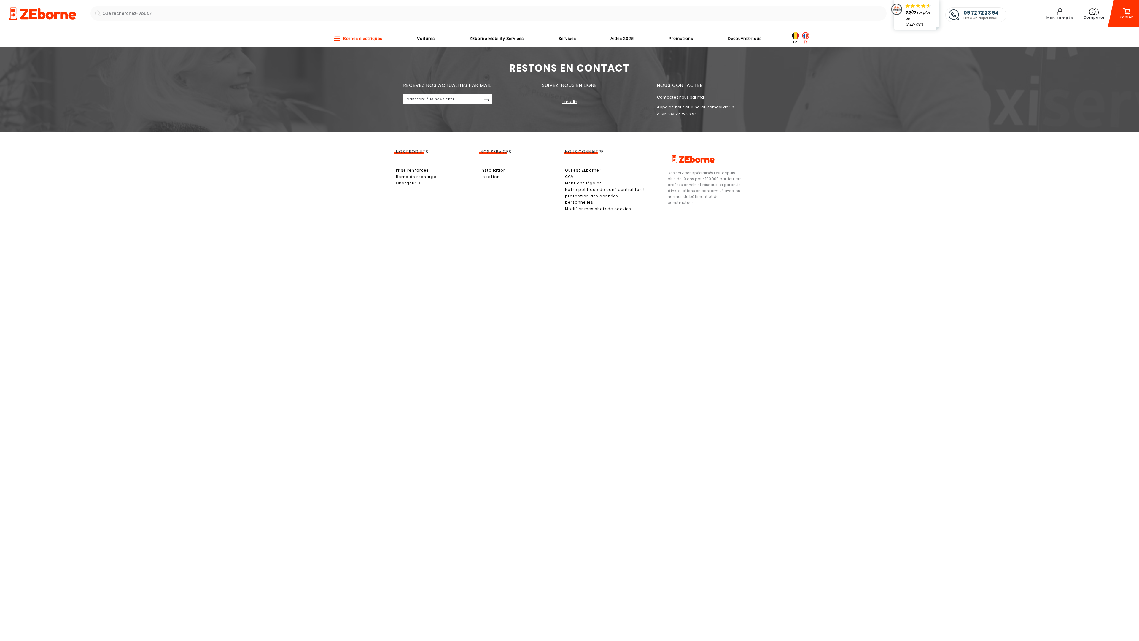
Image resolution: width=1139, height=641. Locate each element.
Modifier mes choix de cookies (598, 208)
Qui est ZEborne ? (583, 170)
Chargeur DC (410, 182)
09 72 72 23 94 (683, 114)
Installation (493, 170)
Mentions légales (583, 182)
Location (490, 176)
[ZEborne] (42, 14)
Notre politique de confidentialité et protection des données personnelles (605, 196)
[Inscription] (486, 99)
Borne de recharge (416, 176)
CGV (569, 176)
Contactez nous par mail (681, 97)
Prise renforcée (412, 170)
